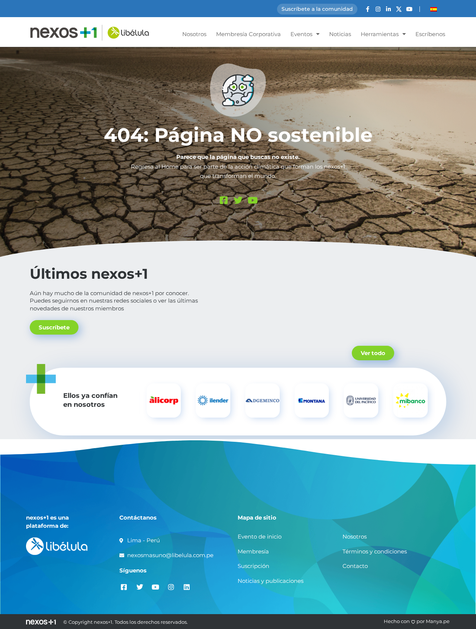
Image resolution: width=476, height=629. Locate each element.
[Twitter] (238, 200)
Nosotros (194, 34)
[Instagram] (378, 9)
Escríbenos (430, 34)
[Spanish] (434, 9)
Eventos (301, 34)
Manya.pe (438, 621)
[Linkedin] (186, 586)
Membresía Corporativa (248, 34)
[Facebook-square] (223, 200)
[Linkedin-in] (388, 9)
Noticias (340, 34)
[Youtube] (409, 9)
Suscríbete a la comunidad (317, 9)
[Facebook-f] (367, 9)
